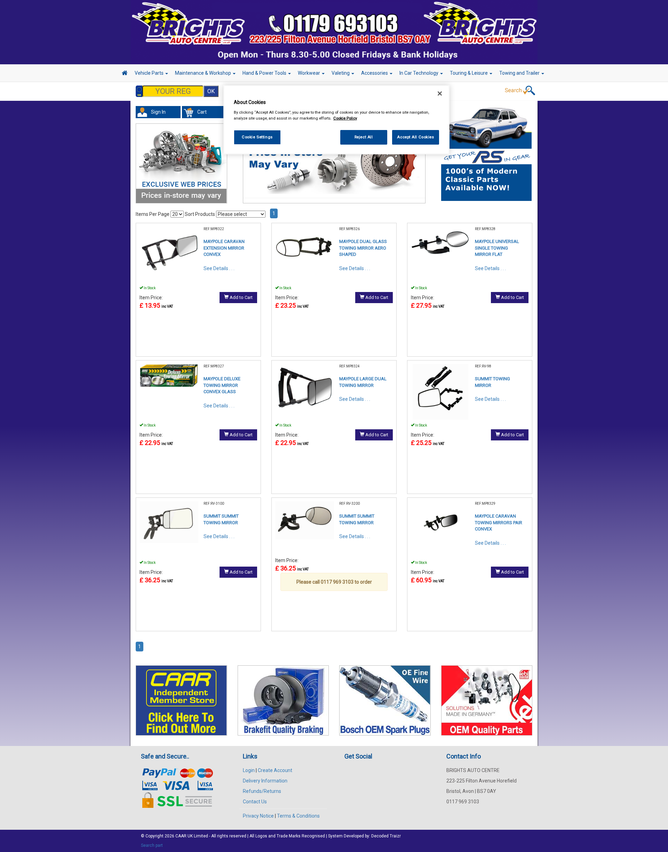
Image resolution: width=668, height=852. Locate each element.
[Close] (439, 93)
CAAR (180, 836)
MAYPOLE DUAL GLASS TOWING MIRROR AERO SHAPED (363, 248)
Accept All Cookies (415, 137)
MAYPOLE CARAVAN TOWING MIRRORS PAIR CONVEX (498, 522)
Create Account (275, 770)
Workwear (309, 73)
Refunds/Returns (262, 791)
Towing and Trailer (520, 73)
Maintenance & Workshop (203, 73)
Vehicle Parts (150, 73)
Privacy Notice (258, 816)
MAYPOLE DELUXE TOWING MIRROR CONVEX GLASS (222, 385)
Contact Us (255, 801)
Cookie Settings (257, 137)
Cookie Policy (345, 118)
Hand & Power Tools (264, 73)
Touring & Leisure (469, 73)
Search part (152, 845)
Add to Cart (241, 297)
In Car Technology (419, 73)
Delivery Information (265, 781)
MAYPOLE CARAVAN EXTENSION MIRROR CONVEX (224, 248)
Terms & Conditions (298, 816)
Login (249, 770)
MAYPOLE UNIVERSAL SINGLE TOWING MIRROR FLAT (497, 248)
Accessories (375, 73)
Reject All (364, 137)
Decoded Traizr (386, 836)
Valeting (341, 73)
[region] (336, 119)
